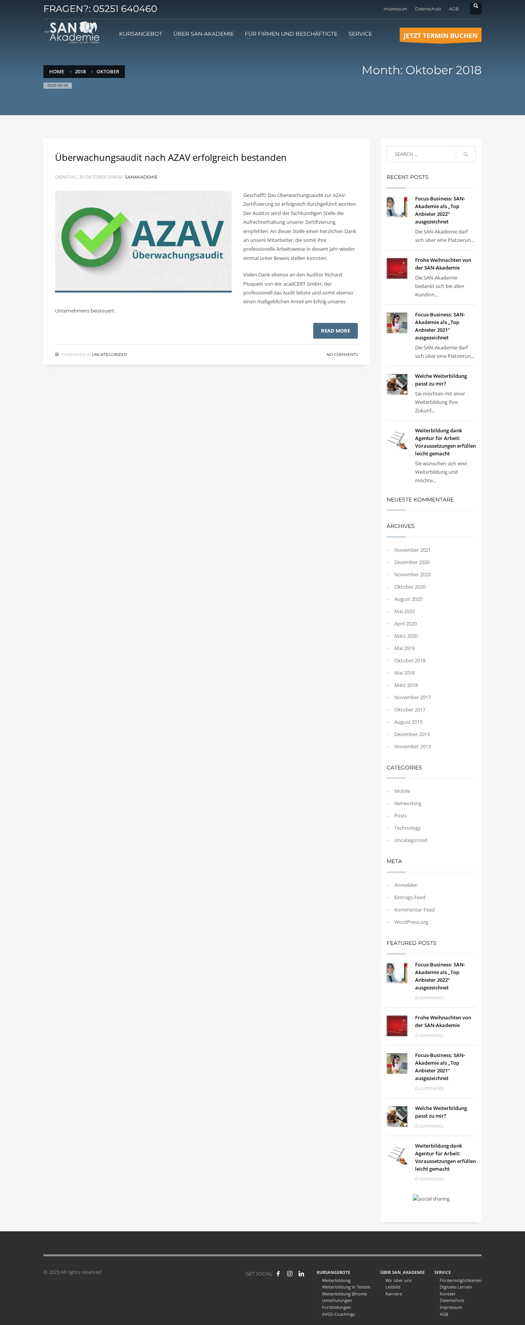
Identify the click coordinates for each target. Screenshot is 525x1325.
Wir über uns (398, 1280)
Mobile (402, 790)
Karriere (393, 1294)
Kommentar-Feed (414, 909)
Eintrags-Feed (409, 897)
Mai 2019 (404, 648)
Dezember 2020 (412, 562)
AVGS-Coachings (338, 1314)
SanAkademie (141, 177)
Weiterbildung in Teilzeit (346, 1287)
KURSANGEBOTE (333, 1272)
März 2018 (406, 685)
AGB (454, 9)
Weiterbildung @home (344, 1294)
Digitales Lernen (456, 1287)
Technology (407, 827)
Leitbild (392, 1287)
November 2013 (412, 746)
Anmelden (406, 885)
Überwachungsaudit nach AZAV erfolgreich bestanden (171, 157)
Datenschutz (428, 9)
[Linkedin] (301, 1273)
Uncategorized (109, 354)
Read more (335, 330)
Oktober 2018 (409, 660)
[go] (466, 154)
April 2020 (405, 623)
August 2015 (408, 721)
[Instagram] (290, 1273)
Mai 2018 (404, 672)
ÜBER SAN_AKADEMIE (402, 1272)
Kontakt (447, 1294)
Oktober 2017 (409, 709)
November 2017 (412, 697)
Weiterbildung (336, 1280)
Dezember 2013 (412, 734)
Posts (400, 815)
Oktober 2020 (409, 586)
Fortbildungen (336, 1307)
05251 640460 (125, 8)
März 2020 (406, 635)
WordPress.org (411, 921)
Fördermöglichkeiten (461, 1280)
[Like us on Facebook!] (278, 1273)
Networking (407, 803)
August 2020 (408, 599)
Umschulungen (337, 1300)
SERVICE (442, 1272)
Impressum (395, 9)
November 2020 (412, 574)
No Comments (342, 354)
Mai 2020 (404, 611)
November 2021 (412, 549)
